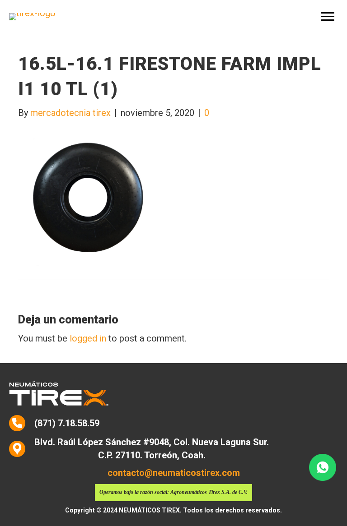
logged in (88, 338)
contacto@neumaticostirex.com (174, 472)
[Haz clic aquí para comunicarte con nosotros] (322, 467)
